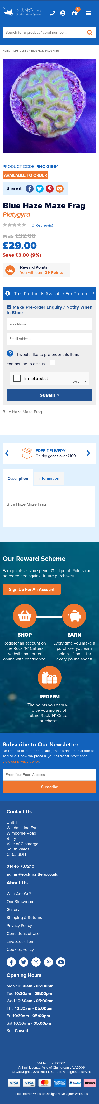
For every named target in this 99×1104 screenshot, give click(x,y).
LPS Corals (20, 51)
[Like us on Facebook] (11, 962)
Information (48, 478)
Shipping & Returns (24, 917)
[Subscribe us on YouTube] (60, 962)
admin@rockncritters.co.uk (32, 874)
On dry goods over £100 (56, 456)
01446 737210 (20, 866)
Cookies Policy (20, 949)
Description (17, 478)
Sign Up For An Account (31, 589)
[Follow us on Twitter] (23, 962)
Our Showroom (20, 901)
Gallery (13, 909)
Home (6, 51)
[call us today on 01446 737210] (52, 13)
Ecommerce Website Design (35, 1094)
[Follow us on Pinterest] (48, 962)
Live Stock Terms (22, 941)
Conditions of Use (23, 933)
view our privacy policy (21, 761)
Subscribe (49, 787)
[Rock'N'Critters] (23, 16)
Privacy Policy (19, 925)
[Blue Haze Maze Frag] (49, 106)
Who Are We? (19, 893)
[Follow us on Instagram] (36, 962)
